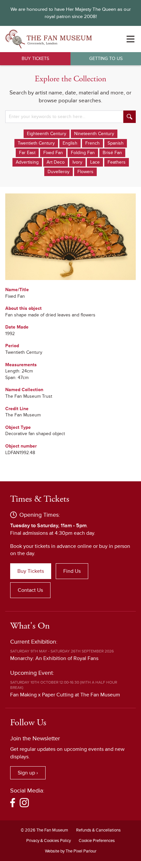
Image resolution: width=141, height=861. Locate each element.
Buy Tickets (35, 58)
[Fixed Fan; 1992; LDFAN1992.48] (70, 236)
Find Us (72, 571)
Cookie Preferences (97, 840)
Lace (95, 162)
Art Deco (56, 162)
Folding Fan (83, 152)
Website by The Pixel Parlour (70, 851)
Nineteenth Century (94, 133)
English (70, 143)
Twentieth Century (36, 143)
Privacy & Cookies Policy (48, 840)
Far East (27, 152)
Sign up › (28, 773)
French (92, 143)
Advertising (27, 162)
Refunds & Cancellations (98, 830)
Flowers (85, 171)
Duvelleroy (59, 171)
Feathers (117, 162)
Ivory (77, 162)
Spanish (116, 143)
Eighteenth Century (46, 133)
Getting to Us (106, 58)
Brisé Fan (112, 152)
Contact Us (30, 590)
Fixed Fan (53, 152)
